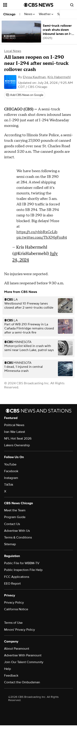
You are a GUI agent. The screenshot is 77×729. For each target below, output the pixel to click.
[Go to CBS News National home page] (38, 5)
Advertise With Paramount (22, 655)
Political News (14, 425)
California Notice (16, 609)
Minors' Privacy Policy (19, 629)
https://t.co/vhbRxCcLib (36, 232)
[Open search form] (72, 5)
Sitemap (10, 544)
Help (7, 668)
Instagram (11, 478)
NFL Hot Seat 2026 (17, 438)
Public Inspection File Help (23, 570)
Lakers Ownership (17, 445)
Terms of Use (13, 622)
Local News (12, 51)
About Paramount (16, 648)
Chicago (9, 14)
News (28, 14)
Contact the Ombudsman (22, 682)
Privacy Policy (14, 602)
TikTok (8, 484)
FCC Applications (16, 576)
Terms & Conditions (18, 537)
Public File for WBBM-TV (21, 563)
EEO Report (12, 583)
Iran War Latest (14, 431)
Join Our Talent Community (23, 662)
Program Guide (14, 517)
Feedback (11, 675)
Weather (45, 14)
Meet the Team (14, 510)
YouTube (10, 464)
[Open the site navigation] (13, 5)
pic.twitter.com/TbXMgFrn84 (41, 237)
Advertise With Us (17, 530)
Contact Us (12, 524)
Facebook (11, 471)
